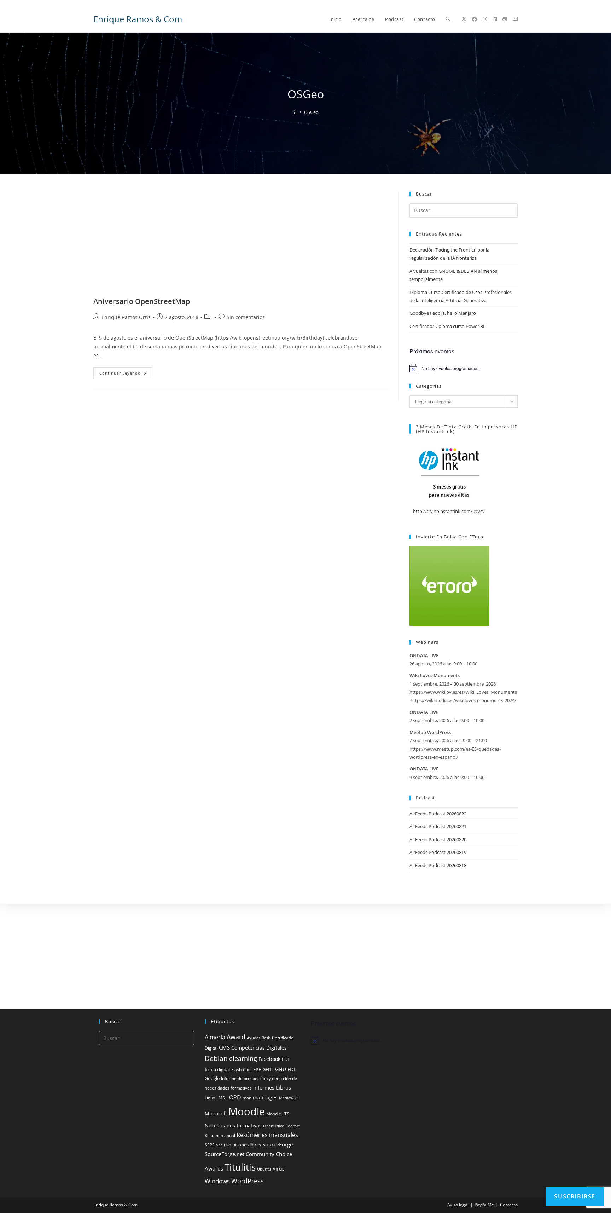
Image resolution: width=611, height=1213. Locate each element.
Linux (210, 1098)
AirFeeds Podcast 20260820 (437, 839)
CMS (224, 1047)
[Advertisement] (240, 244)
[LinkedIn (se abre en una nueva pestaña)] (495, 19)
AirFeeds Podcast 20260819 (437, 852)
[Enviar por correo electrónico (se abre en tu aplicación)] (515, 19)
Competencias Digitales (259, 1048)
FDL (286, 1059)
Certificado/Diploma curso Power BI (446, 326)
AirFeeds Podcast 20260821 (437, 826)
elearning (243, 1058)
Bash (266, 1037)
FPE (257, 1070)
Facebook (269, 1059)
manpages (265, 1097)
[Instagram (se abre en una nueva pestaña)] (485, 19)
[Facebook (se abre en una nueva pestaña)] (474, 19)
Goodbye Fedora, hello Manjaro (442, 313)
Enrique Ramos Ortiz (126, 317)
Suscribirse (574, 1196)
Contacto (509, 1205)
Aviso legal (458, 1205)
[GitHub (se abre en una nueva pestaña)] (505, 19)
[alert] (463, 368)
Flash (236, 1069)
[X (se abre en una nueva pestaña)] (464, 19)
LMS (220, 1098)
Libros (283, 1087)
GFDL (268, 1070)
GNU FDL (285, 1069)
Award (236, 1036)
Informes (263, 1088)
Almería (215, 1037)
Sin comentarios (246, 317)
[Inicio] (295, 112)
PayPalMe (484, 1205)
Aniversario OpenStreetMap (141, 301)
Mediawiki (288, 1098)
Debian (216, 1058)
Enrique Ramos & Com (137, 19)
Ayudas (253, 1037)
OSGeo (311, 112)
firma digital (217, 1070)
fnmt (247, 1069)
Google (212, 1078)
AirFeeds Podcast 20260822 (437, 813)
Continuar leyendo (125, 374)
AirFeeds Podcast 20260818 (437, 865)
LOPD (233, 1097)
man (247, 1098)
